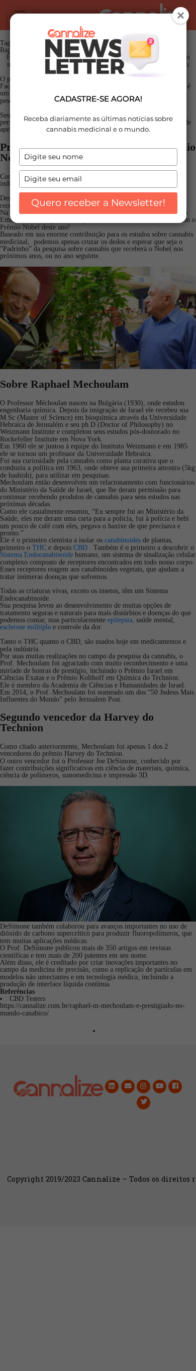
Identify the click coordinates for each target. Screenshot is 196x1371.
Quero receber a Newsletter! (98, 202)
